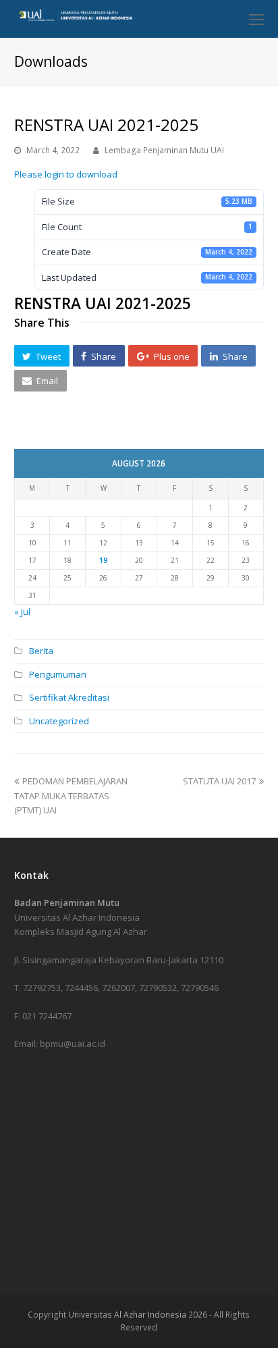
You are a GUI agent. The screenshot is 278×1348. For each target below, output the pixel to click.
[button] (42, 356)
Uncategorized (59, 721)
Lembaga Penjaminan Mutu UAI (164, 150)
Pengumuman (57, 674)
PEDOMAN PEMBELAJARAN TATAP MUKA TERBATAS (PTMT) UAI (71, 795)
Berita (41, 651)
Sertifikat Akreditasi (69, 697)
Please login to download (65, 174)
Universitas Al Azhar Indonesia (127, 1314)
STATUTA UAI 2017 (219, 781)
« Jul (22, 611)
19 (103, 560)
